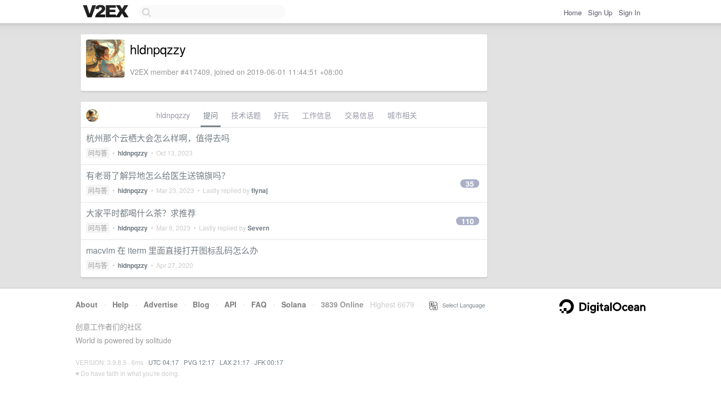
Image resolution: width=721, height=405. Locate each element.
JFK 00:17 (268, 362)
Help (120, 304)
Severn (258, 228)
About (86, 304)
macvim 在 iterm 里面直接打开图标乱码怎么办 (172, 250)
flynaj (259, 190)
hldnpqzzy (173, 115)
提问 (210, 115)
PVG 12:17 (199, 362)
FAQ (259, 304)
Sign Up (600, 12)
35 (470, 183)
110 (467, 221)
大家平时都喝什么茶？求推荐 (141, 213)
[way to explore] (107, 12)
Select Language (461, 305)
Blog (201, 304)
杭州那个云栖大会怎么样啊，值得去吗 (158, 138)
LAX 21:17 (235, 362)
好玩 (281, 115)
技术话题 (246, 115)
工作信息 (316, 115)
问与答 (97, 152)
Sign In (629, 12)
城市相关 (402, 115)
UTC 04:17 (163, 362)
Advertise (161, 304)
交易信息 (359, 115)
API (230, 304)
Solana (293, 304)
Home (573, 12)
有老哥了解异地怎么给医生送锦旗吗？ (158, 175)
